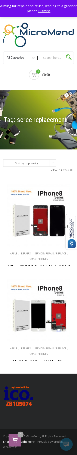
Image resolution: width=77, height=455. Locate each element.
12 (60, 170)
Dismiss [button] (44, 11)
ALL (72, 170)
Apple (13, 253)
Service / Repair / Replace (50, 253)
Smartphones (39, 259)
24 (65, 170)
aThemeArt (28, 442)
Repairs (26, 253)
